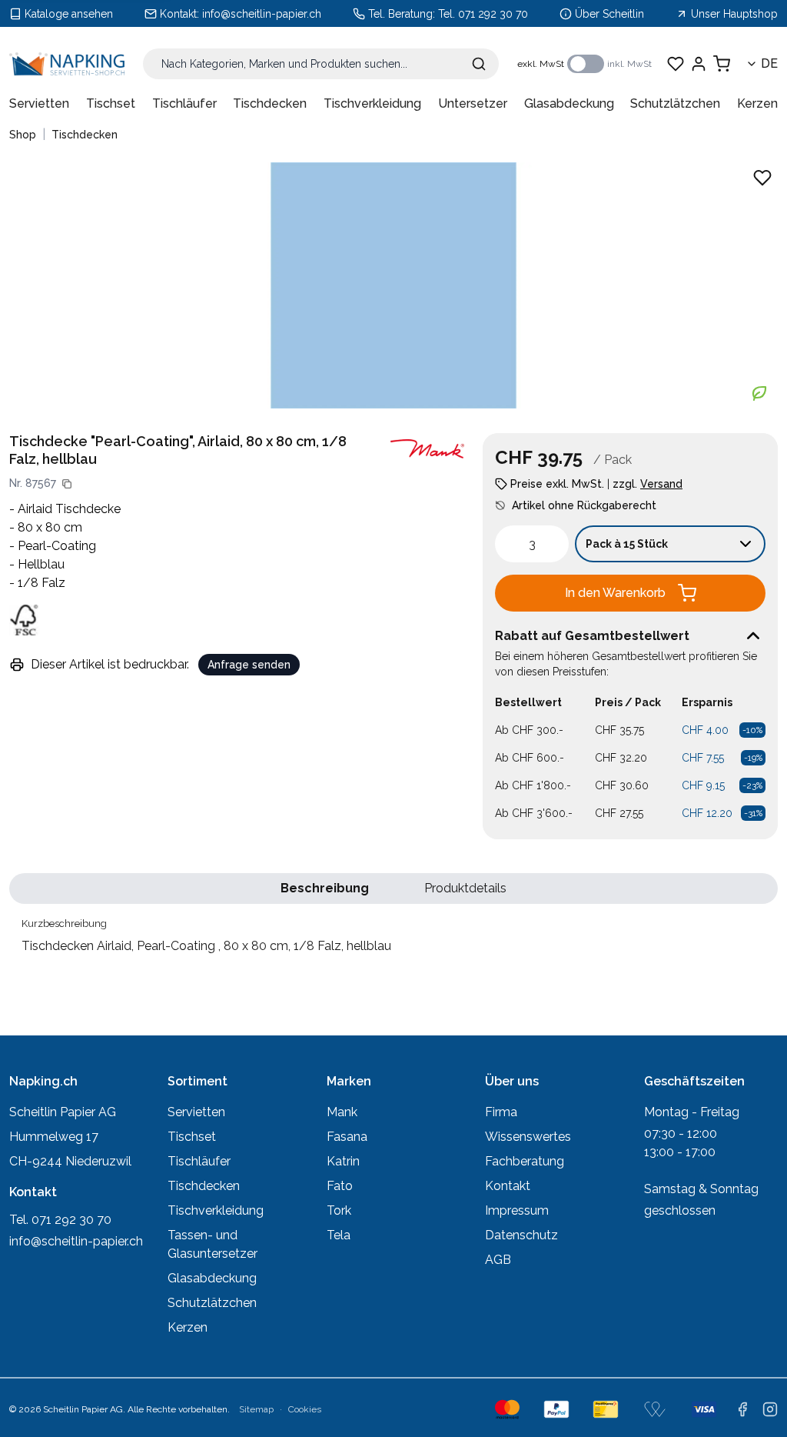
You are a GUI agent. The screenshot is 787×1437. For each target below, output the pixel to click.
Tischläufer (184, 103)
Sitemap (256, 1409)
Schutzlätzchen (675, 103)
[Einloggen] (698, 63)
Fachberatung (524, 1161)
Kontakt (507, 1186)
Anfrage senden (249, 664)
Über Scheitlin (609, 13)
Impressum (517, 1210)
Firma (501, 1112)
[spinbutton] (532, 543)
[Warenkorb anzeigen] (721, 63)
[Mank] (427, 448)
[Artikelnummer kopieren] (67, 484)
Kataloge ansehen (69, 14)
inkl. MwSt (629, 63)
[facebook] (742, 1409)
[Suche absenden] (479, 64)
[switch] (585, 64)
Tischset (110, 103)
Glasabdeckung (569, 103)
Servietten (39, 103)
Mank (342, 1112)
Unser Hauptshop (734, 14)
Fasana (347, 1136)
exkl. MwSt (540, 63)
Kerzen (757, 103)
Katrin (343, 1161)
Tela (338, 1235)
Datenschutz (521, 1235)
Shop (22, 134)
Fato (340, 1186)
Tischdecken (270, 103)
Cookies (304, 1409)
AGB (498, 1259)
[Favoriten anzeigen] (675, 63)
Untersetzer (472, 103)
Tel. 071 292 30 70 (483, 13)
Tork (339, 1210)
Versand (661, 484)
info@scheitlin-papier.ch (261, 13)
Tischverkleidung (372, 103)
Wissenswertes (528, 1136)
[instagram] (770, 1409)
